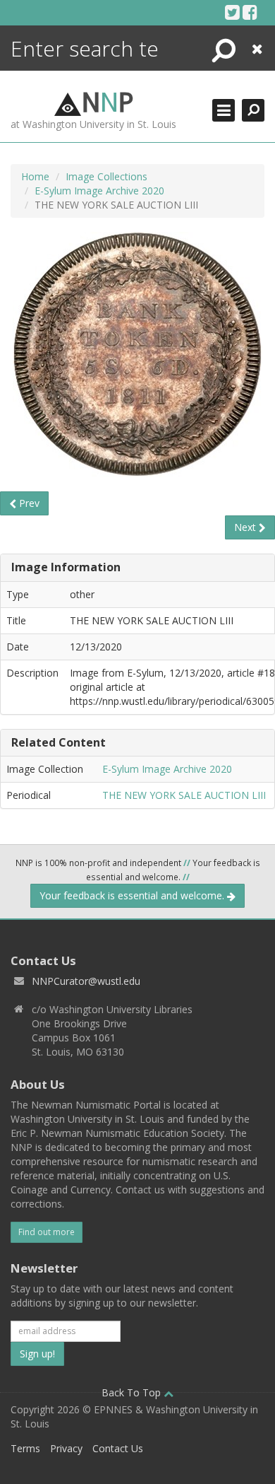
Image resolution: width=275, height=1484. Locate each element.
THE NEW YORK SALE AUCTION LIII (184, 795)
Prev (27, 503)
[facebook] (250, 12)
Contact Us (117, 1448)
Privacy (66, 1448)
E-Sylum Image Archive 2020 (99, 190)
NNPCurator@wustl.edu (86, 981)
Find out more (46, 1232)
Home (35, 176)
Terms (25, 1448)
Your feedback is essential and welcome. (133, 895)
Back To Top (133, 1392)
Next (246, 527)
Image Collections (106, 176)
